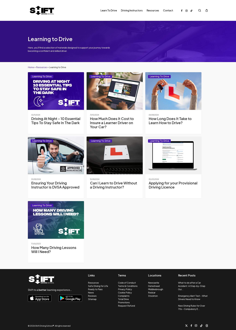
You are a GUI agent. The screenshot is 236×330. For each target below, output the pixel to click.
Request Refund (126, 305)
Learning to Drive (42, 76)
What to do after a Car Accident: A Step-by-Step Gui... (191, 286)
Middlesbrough (155, 289)
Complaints (123, 295)
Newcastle (153, 282)
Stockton (153, 295)
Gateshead (154, 286)
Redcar (151, 292)
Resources (41, 67)
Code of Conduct (127, 282)
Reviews (92, 295)
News (91, 292)
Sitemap (92, 299)
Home (31, 67)
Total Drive (123, 299)
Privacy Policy (125, 289)
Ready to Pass (95, 289)
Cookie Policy (125, 292)
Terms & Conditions (128, 286)
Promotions (124, 302)
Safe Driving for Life (98, 286)
